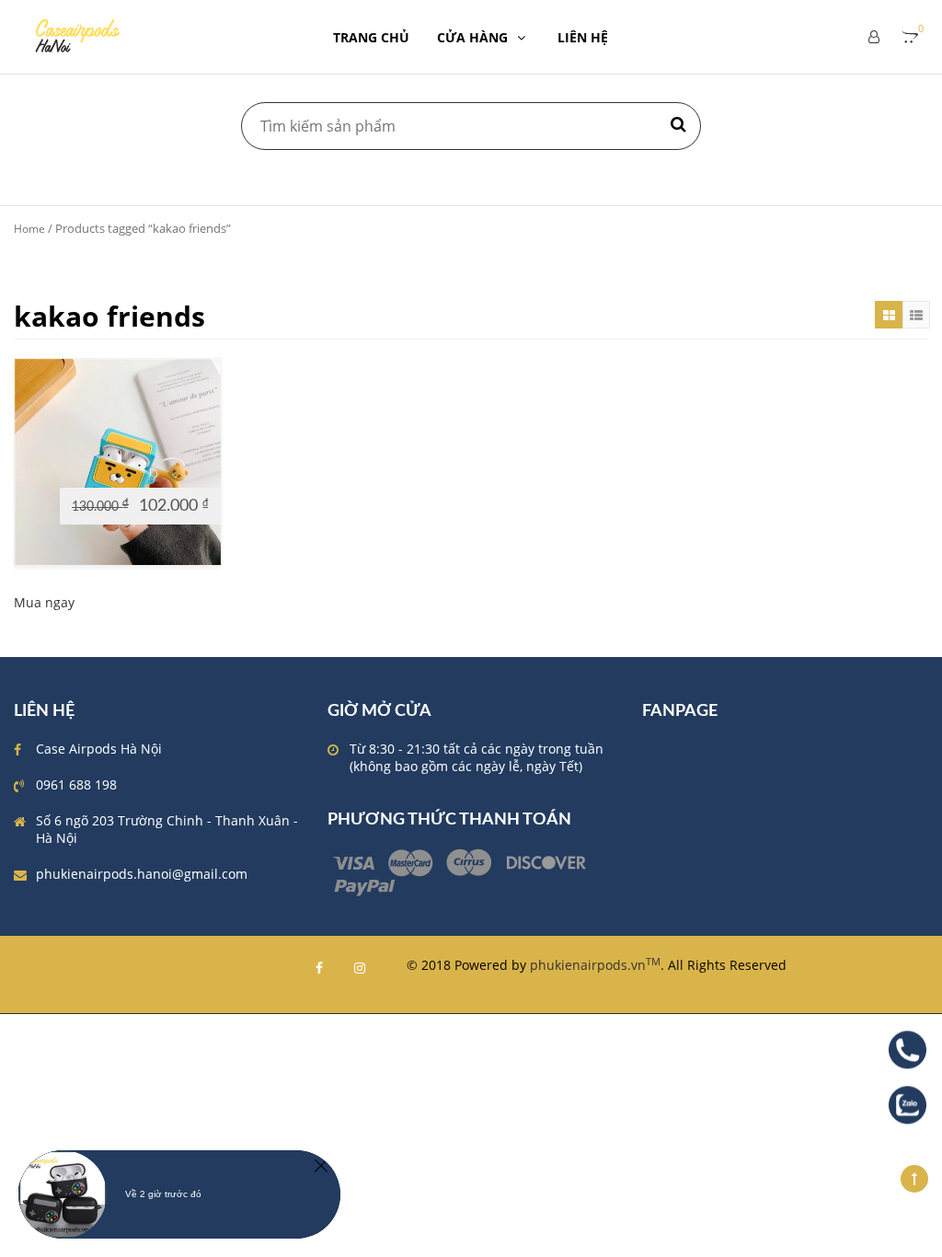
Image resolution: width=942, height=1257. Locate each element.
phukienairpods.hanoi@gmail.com (141, 873)
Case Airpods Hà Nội (99, 748)
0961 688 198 (76, 784)
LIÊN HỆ (582, 37)
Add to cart (59, 471)
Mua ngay (44, 602)
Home (29, 228)
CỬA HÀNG (472, 37)
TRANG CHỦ (371, 37)
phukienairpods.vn (595, 965)
